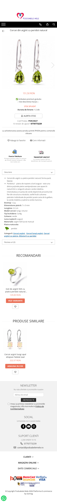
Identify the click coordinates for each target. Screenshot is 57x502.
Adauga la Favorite (18, 140)
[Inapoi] (2, 31)
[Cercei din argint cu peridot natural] (28, 62)
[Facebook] (23, 426)
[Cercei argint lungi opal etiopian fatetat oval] (15, 340)
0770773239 (30, 443)
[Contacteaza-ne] (40, 24)
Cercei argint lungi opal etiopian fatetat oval (15, 355)
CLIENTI (27, 456)
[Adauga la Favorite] (15, 306)
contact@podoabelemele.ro (30, 447)
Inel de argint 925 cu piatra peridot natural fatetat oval (15, 290)
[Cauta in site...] (54, 24)
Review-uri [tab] (9, 242)
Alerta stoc (30, 116)
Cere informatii (38, 140)
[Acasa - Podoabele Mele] (28, 16)
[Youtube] (28, 426)
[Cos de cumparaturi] (47, 24)
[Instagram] (33, 426)
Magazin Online (27, 462)
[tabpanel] (28, 62)
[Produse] (3, 25)
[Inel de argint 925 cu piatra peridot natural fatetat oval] (15, 274)
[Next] (52, 65)
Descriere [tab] (8, 172)
